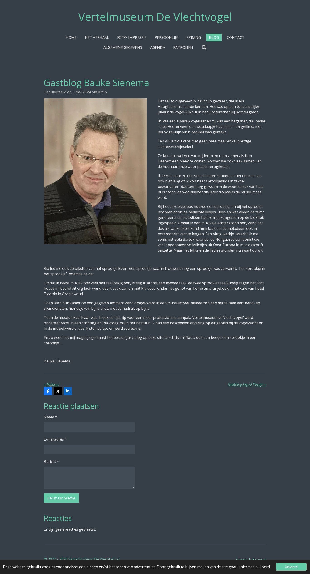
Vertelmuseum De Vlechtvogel (155, 16)
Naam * (50, 416)
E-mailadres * (55, 439)
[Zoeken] (203, 47)
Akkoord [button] (291, 567)
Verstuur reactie (61, 498)
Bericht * (51, 461)
